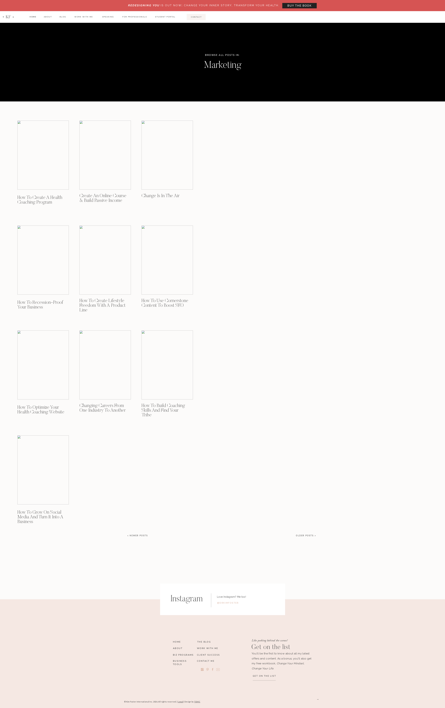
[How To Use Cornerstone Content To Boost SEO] (167, 260)
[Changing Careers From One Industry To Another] (105, 365)
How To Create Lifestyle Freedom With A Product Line (102, 306)
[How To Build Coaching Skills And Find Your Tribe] (167, 365)
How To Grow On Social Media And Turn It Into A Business (40, 517)
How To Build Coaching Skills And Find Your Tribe (163, 411)
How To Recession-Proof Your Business (40, 305)
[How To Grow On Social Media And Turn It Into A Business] (43, 469)
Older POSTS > (306, 535)
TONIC (197, 702)
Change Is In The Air (160, 196)
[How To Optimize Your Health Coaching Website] (43, 365)
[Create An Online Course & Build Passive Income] (105, 155)
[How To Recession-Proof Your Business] (43, 260)
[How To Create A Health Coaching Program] (43, 155)
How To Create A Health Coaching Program (39, 200)
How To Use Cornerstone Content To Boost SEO (164, 303)
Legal (180, 702)
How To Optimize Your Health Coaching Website (40, 410)
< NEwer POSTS (137, 535)
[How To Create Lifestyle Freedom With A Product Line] (105, 260)
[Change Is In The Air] (167, 155)
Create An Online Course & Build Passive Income (102, 198)
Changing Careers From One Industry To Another (102, 408)
